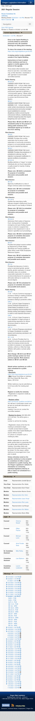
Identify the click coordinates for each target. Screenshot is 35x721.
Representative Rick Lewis (20, 502)
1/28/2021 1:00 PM (13, 682)
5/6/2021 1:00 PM (13, 596)
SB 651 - (12, 623)
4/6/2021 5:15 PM (13, 643)
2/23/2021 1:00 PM (13, 668)
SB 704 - (12, 625)
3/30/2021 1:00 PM (13, 649)
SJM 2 (10, 302)
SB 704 (10, 264)
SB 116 (10, 337)
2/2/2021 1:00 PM (13, 680)
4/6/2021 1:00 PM (13, 645)
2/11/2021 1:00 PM (13, 674)
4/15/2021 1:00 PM (13, 637)
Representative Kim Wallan (20, 509)
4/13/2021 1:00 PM (13, 639)
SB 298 (10, 292)
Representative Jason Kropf (20, 499)
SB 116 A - (13, 604)
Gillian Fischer (18, 529)
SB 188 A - (13, 608)
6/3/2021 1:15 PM (13, 579)
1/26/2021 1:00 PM (13, 684)
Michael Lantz (18, 537)
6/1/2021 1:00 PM (13, 581)
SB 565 (10, 160)
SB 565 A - (13, 618)
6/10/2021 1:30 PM (13, 577)
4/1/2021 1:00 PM (13, 647)
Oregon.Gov (29, 708)
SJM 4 (10, 315)
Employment (21, 708)
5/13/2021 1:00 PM (13, 592)
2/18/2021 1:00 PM (13, 670)
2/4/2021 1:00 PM (13, 678)
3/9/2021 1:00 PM (13, 660)
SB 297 (10, 243)
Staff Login (8, 6)
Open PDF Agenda (7, 28)
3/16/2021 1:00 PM (13, 656)
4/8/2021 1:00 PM (13, 641)
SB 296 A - (13, 612)
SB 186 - (12, 606)
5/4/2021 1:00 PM (13, 627)
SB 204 (10, 81)
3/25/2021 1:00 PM (13, 651)
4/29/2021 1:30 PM (13, 629)
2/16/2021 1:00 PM (13, 672)
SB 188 (10, 199)
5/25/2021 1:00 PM (13, 584)
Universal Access (12, 708)
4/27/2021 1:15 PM (13, 631)
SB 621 (10, 101)
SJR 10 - (12, 602)
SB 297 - (12, 614)
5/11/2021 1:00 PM (13, 594)
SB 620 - (12, 620)
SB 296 (10, 219)
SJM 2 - (12, 598)
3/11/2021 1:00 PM (13, 658)
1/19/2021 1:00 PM (13, 688)
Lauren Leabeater (19, 567)
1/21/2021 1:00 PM (13, 686)
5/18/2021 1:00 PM (13, 590)
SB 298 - (12, 616)
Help (2, 6)
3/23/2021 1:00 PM (13, 653)
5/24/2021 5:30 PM (13, 586)
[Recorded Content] (32, 18)
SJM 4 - (12, 600)
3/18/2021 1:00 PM (13, 655)
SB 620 (10, 134)
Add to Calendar (6, 20)
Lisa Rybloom (20, 558)
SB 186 (10, 182)
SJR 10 (10, 327)
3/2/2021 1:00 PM (13, 664)
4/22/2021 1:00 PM (13, 633)
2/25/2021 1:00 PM (13, 666)
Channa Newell (18, 522)
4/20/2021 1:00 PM (13, 635)
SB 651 (10, 148)
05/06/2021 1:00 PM (17, 18)
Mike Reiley (19, 551)
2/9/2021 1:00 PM (13, 676)
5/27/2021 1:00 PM (13, 583)
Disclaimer (4, 708)
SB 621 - (12, 621)
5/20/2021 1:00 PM (13, 588)
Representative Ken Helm (20, 495)
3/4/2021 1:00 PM (13, 662)
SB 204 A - (13, 610)
